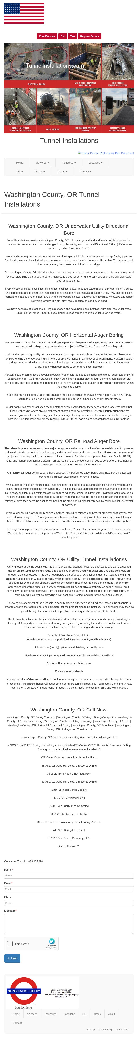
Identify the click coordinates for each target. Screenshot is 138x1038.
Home (19, 162)
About (61, 171)
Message (10, 910)
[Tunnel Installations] (69, 992)
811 (18, 171)
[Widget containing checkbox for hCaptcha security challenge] (31, 943)
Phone (8, 897)
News (39, 171)
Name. (8, 869)
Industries (68, 162)
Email (8, 883)
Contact (85, 171)
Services (41, 162)
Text (72, 36)
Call (63, 36)
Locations (95, 162)
